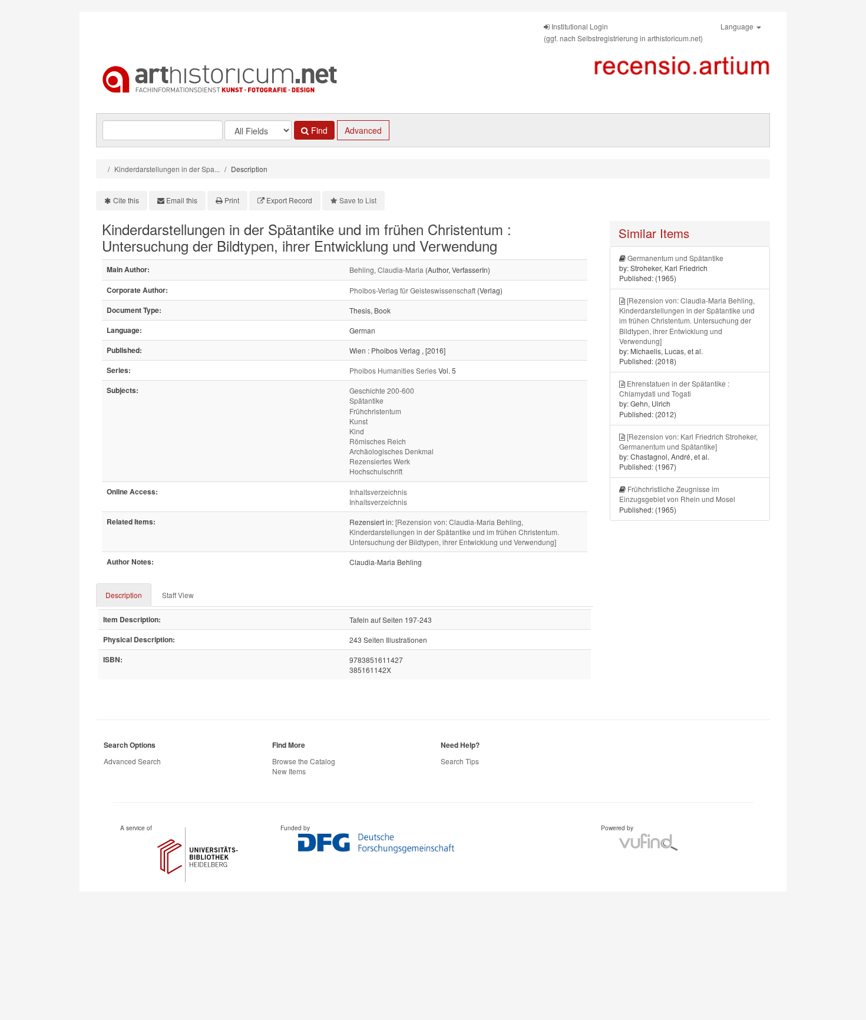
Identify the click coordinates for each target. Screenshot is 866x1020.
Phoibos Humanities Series (393, 370)
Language (737, 26)
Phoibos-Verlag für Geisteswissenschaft (412, 290)
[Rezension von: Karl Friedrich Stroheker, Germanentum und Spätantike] (688, 441)
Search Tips (460, 761)
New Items (289, 771)
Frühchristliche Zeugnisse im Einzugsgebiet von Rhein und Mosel (677, 494)
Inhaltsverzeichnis (378, 492)
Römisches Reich (377, 441)
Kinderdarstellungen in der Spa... (167, 169)
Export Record (289, 200)
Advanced (363, 130)
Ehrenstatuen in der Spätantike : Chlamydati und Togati (674, 388)
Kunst (358, 421)
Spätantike (366, 400)
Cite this (126, 200)
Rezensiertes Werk (379, 461)
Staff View (178, 595)
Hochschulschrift (375, 471)
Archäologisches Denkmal (391, 451)
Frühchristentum (375, 411)
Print (231, 200)
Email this (181, 200)
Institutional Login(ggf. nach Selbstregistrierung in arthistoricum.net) (623, 32)
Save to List (357, 200)
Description (123, 595)
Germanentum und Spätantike (675, 258)
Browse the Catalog (303, 761)
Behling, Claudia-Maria (386, 270)
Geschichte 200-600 (381, 390)
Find (318, 130)
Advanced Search (132, 761)
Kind (356, 431)
